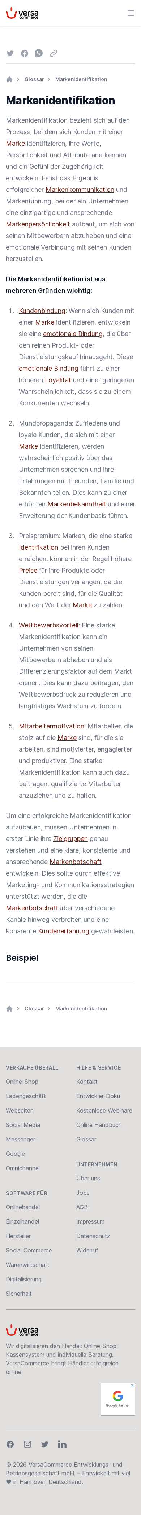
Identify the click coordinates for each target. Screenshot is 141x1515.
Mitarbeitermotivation (51, 726)
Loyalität (58, 380)
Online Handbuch (99, 1124)
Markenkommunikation (80, 189)
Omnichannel (23, 1168)
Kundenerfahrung (63, 931)
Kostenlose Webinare (104, 1110)
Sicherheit (19, 1293)
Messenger (20, 1139)
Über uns (88, 1178)
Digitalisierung (24, 1279)
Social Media (23, 1124)
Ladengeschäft (26, 1096)
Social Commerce (29, 1250)
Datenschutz (93, 1235)
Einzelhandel (22, 1221)
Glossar (34, 79)
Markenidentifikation (81, 79)
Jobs (83, 1192)
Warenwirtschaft (28, 1264)
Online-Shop (22, 1081)
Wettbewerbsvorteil (48, 625)
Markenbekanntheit (76, 504)
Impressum (90, 1221)
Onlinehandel (23, 1207)
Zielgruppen (70, 838)
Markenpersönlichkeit (38, 224)
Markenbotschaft (76, 862)
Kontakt (87, 1081)
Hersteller (18, 1235)
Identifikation (38, 547)
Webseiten (20, 1110)
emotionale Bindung (73, 334)
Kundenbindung (42, 310)
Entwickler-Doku (98, 1096)
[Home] (9, 79)
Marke (15, 143)
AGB (82, 1207)
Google (15, 1153)
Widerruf (87, 1250)
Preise (28, 570)
